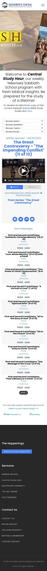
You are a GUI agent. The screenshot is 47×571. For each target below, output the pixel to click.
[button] (24, 171)
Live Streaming (9, 497)
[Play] (5, 180)
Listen (33, 187)
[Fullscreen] (41, 180)
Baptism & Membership (13, 535)
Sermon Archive (10, 474)
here (29, 111)
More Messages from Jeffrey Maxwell (22, 192)
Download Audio (23, 195)
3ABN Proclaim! (15, 408)
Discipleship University (13, 486)
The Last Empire (9, 491)
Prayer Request (10, 524)
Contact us (8, 518)
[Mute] (37, 180)
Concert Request (11, 541)
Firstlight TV (33, 408)
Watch (16, 187)
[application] (23, 171)
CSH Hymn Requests (12, 530)
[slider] (21, 180)
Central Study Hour (12, 480)
